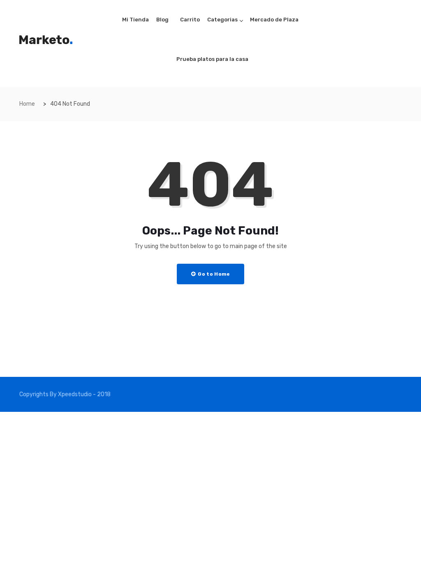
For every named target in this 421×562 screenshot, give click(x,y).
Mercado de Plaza (274, 19)
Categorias (222, 19)
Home (27, 103)
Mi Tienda (135, 19)
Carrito (190, 19)
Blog (162, 19)
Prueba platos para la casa (212, 59)
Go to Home (213, 274)
